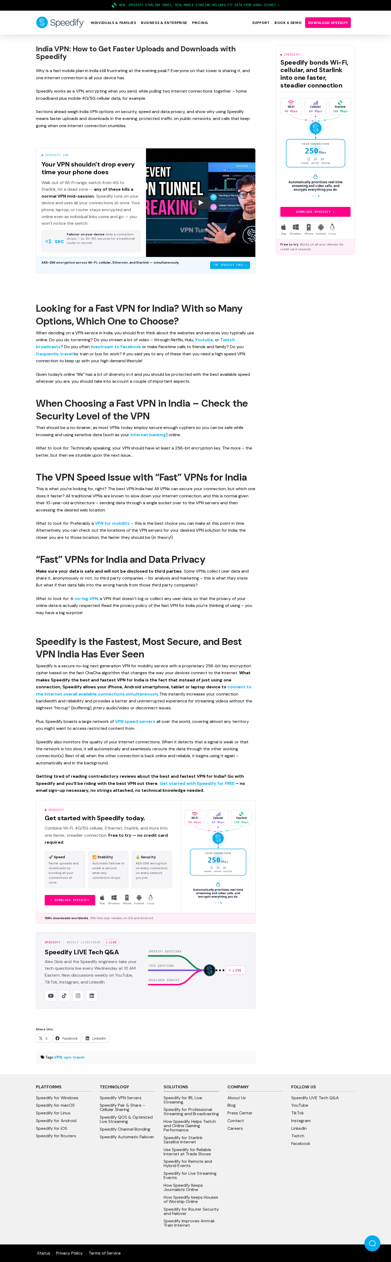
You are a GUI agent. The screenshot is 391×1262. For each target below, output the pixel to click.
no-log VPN (86, 598)
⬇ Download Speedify (70, 900)
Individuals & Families (113, 22)
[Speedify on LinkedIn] (91, 995)
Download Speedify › (315, 212)
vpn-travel (74, 1057)
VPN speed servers (135, 721)
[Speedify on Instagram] (78, 995)
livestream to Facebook (116, 346)
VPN (58, 1057)
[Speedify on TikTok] (64, 995)
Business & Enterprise (164, 22)
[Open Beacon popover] (372, 1243)
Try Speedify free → (230, 265)
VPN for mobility (112, 523)
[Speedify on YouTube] (50, 995)
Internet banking (148, 435)
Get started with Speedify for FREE (197, 783)
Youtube (204, 340)
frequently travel (54, 354)
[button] (113, 22)
